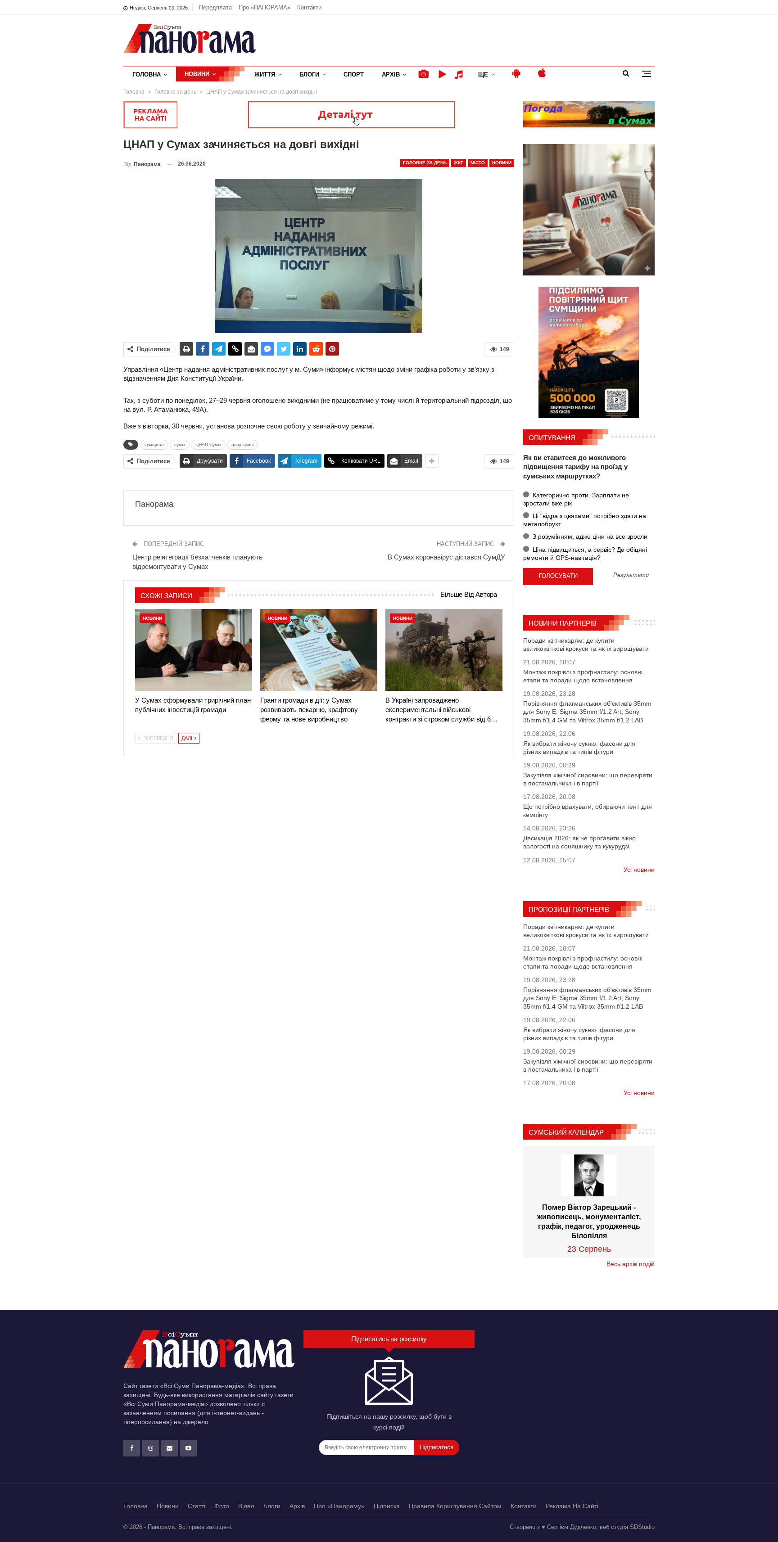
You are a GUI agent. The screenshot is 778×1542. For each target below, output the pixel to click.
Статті (196, 1506)
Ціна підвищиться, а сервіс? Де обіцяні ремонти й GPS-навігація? (585, 553)
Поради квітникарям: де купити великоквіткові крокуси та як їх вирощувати (586, 644)
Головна (146, 74)
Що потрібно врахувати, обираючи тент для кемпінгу (587, 810)
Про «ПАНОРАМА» (264, 7)
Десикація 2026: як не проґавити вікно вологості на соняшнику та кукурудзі (579, 842)
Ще (483, 74)
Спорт (354, 74)
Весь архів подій (630, 1263)
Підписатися (436, 1447)
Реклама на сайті (572, 1506)
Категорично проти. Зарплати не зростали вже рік (576, 499)
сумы (179, 444)
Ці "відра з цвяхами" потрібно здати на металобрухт (584, 520)
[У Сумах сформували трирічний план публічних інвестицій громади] (193, 650)
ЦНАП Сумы (208, 444)
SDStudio (642, 1527)
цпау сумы (242, 444)
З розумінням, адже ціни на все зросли (589, 536)
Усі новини (639, 869)
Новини (197, 74)
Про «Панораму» (339, 1506)
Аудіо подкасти (460, 74)
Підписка (387, 1506)
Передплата (215, 7)
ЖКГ (458, 162)
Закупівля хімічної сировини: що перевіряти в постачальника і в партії (587, 779)
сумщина (154, 444)
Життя (264, 74)
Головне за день (425, 162)
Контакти (309, 7)
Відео (246, 1506)
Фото (221, 1506)
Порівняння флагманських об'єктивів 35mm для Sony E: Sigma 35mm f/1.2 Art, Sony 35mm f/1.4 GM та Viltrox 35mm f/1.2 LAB (587, 711)
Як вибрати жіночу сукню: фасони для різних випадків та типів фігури (579, 747)
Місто (477, 162)
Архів (391, 74)
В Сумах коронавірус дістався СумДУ (446, 557)
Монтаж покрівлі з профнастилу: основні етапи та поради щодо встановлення (582, 676)
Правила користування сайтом (455, 1506)
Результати (631, 575)
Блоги (309, 74)
